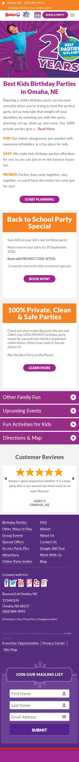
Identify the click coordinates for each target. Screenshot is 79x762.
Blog (43, 572)
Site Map (10, 660)
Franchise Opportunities (20, 653)
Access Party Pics (15, 559)
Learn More (39, 368)
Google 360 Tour (52, 559)
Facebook (5, 593)
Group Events (12, 546)
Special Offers (13, 552)
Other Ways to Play (17, 539)
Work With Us (51, 565)
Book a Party (55, 14)
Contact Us (48, 552)
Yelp (36, 593)
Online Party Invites (17, 572)
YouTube (21, 593)
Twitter (13, 593)
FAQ (43, 533)
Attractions (10, 565)
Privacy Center (53, 653)
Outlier (68, 643)
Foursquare (28, 593)
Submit (39, 740)
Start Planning (39, 199)
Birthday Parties (14, 533)
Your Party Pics (27, 7)
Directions (13, 7)
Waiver (45, 539)
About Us (47, 546)
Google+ (44, 593)
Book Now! (39, 279)
